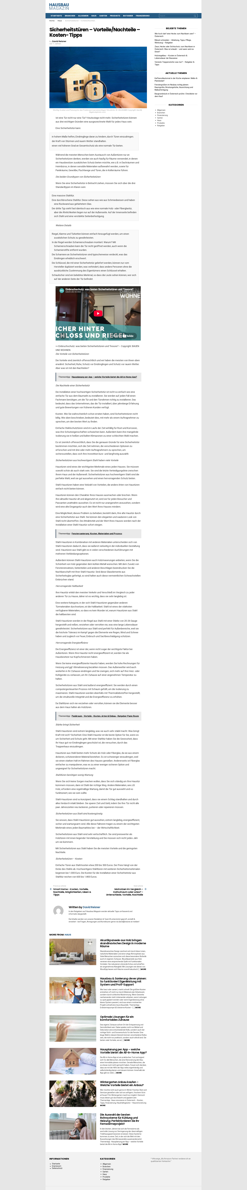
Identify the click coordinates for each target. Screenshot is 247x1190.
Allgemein (83, 15)
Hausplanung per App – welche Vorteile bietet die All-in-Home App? (123, 1051)
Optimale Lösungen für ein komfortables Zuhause (117, 1018)
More (143, 969)
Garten (103, 15)
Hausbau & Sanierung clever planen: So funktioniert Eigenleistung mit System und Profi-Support (123, 981)
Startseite (56, 15)
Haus (93, 15)
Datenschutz (57, 1168)
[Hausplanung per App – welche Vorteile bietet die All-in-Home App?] (72, 1061)
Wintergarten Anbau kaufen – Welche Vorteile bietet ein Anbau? (122, 1083)
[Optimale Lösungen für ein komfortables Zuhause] (72, 1028)
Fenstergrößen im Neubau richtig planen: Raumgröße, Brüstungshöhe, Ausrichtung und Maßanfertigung (174, 87)
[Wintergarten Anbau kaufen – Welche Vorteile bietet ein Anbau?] (72, 1094)
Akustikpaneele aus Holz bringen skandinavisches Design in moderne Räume (123, 943)
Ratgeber (128, 15)
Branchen (70, 15)
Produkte (115, 15)
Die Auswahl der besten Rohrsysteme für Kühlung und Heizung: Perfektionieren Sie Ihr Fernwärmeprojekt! (119, 1119)
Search (195, 16)
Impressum (56, 1166)
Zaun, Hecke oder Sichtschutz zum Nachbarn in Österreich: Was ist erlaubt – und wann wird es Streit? (175, 49)
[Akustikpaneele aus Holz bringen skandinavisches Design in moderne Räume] (72, 952)
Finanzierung (143, 15)
